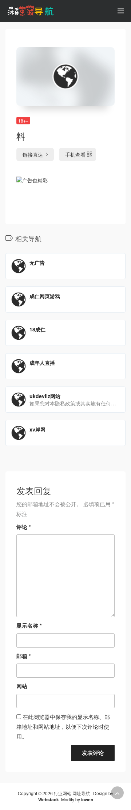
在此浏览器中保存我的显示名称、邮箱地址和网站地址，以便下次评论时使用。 (63, 726)
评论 (23, 527)
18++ (23, 120)
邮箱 (23, 656)
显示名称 (29, 625)
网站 (21, 686)
